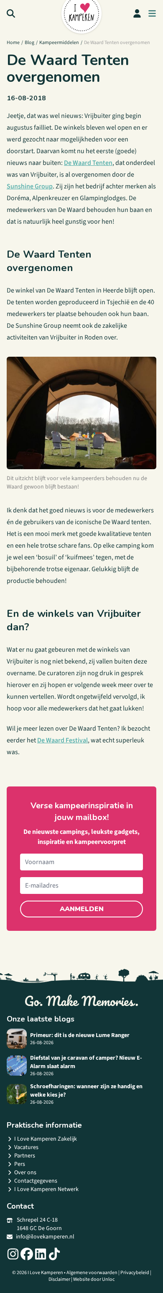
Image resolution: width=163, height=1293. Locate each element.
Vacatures (26, 1147)
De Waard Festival (62, 740)
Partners (24, 1156)
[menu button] (152, 13)
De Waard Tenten (88, 162)
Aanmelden (82, 909)
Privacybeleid (134, 1272)
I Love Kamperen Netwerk (46, 1189)
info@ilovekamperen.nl (45, 1237)
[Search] (11, 13)
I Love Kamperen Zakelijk (45, 1139)
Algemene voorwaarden (91, 1272)
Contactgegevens (35, 1181)
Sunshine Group (30, 186)
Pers (19, 1164)
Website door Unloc (94, 1279)
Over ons (25, 1172)
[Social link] (13, 1254)
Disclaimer (59, 1279)
